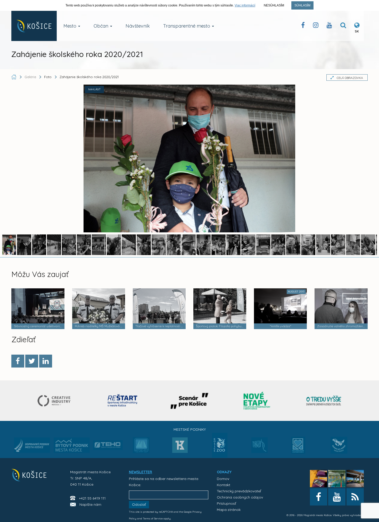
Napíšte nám (90, 504)
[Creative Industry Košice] (55, 401)
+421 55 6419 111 (92, 498)
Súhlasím (302, 5)
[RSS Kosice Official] (355, 496)
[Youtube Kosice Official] (336, 496)
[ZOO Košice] (219, 456)
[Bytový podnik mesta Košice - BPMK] (72, 446)
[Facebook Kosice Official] (303, 26)
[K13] (180, 446)
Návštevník (138, 26)
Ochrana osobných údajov (240, 497)
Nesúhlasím (274, 5)
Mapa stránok (229, 509)
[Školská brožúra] (323, 401)
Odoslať (139, 504)
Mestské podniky (190, 429)
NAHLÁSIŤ (94, 89)
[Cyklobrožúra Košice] (256, 401)
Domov (223, 478)
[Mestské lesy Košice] (141, 447)
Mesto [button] (70, 26)
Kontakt (223, 485)
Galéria (30, 77)
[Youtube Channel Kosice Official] (329, 26)
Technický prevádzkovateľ (239, 491)
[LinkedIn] (45, 361)
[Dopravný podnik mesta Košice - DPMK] (32, 446)
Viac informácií (245, 5)
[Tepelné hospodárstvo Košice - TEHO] (108, 441)
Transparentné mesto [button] (187, 26)
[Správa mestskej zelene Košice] (259, 447)
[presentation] (15, 400)
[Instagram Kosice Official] (316, 26)
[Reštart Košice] (122, 401)
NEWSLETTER (140, 472)
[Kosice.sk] (34, 26)
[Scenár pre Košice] (189, 401)
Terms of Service (153, 518)
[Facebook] (17, 361)
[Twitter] (31, 361)
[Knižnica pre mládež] (339, 448)
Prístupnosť (226, 503)
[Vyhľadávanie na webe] (343, 26)
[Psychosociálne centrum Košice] (298, 448)
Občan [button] (102, 26)
